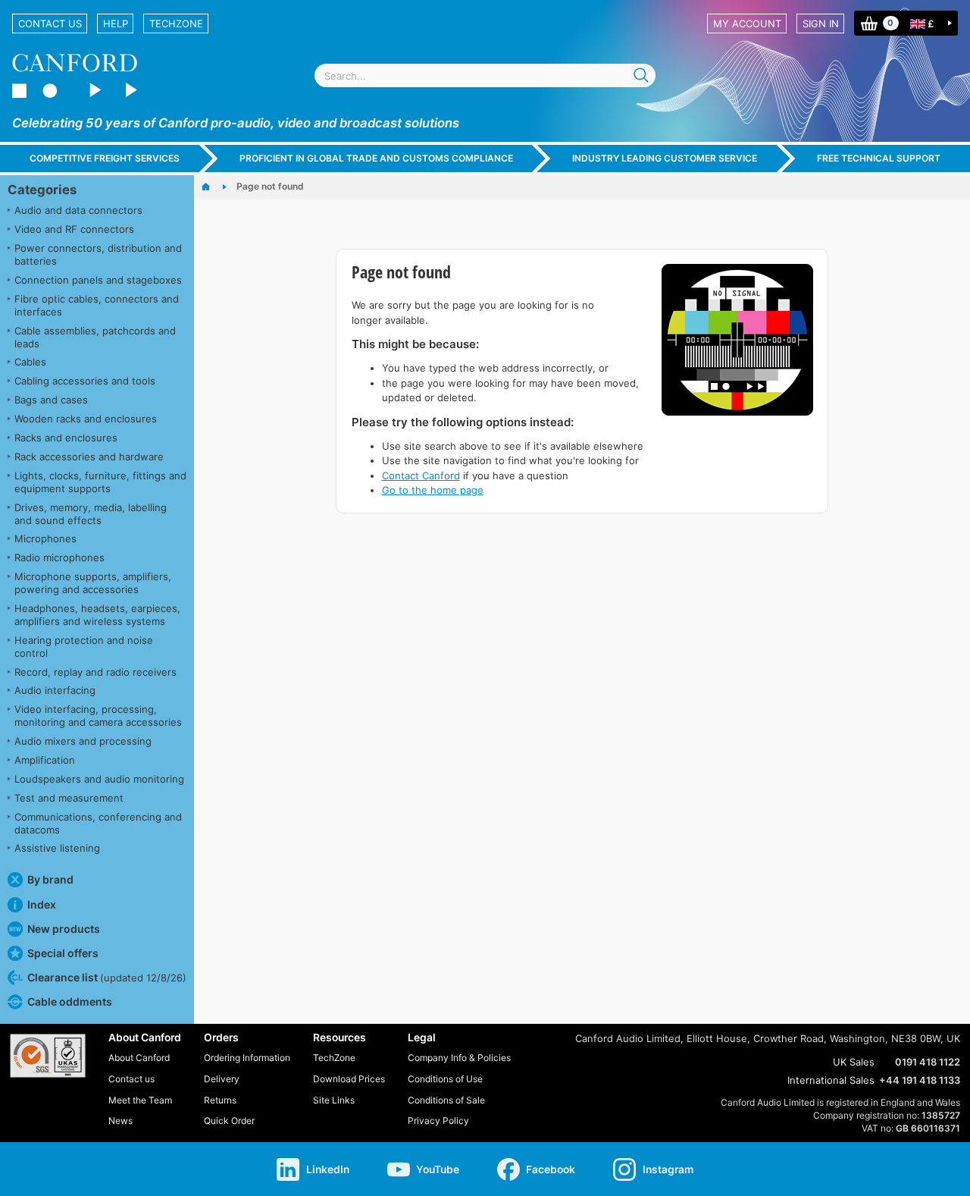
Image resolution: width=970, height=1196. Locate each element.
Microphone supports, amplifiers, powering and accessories (92, 582)
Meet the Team (140, 1100)
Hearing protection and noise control (83, 646)
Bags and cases (51, 400)
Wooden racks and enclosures (85, 419)
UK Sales (854, 1062)
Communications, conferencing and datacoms (98, 823)
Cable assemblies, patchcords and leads (95, 337)
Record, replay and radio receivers (95, 672)
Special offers (63, 952)
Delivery (221, 1079)
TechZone (176, 23)
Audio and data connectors (78, 210)
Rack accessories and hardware (89, 456)
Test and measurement (69, 798)
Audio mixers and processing (83, 741)
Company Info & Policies (459, 1057)
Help (115, 23)
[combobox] (485, 75)
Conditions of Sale (446, 1100)
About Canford (139, 1057)
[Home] (213, 187)
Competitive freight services (105, 158)
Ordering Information (247, 1057)
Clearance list (106, 977)
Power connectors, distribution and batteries (98, 254)
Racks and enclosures (65, 438)
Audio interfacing (54, 690)
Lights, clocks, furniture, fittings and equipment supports (100, 481)
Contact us (50, 23)
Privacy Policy (438, 1120)
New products (63, 928)
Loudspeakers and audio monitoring (99, 779)
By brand (50, 879)
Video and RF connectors (74, 229)
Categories (42, 189)
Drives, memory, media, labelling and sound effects (90, 513)
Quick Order (229, 1120)
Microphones (45, 538)
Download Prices (349, 1079)
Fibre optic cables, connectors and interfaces (96, 305)
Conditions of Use (445, 1079)
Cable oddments (69, 1001)
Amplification (44, 760)
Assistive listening (57, 848)
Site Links (334, 1100)
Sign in (821, 23)
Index (41, 904)
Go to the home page (432, 490)
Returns (220, 1100)
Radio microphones (59, 557)
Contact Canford (421, 475)
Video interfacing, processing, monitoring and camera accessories (98, 715)
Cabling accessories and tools (84, 381)
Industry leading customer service (664, 158)
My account (747, 23)
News (120, 1120)
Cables (30, 362)
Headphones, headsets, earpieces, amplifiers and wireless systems (97, 614)
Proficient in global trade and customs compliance (376, 158)
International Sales (831, 1080)
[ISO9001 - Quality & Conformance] (48, 1056)
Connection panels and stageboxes (98, 280)
